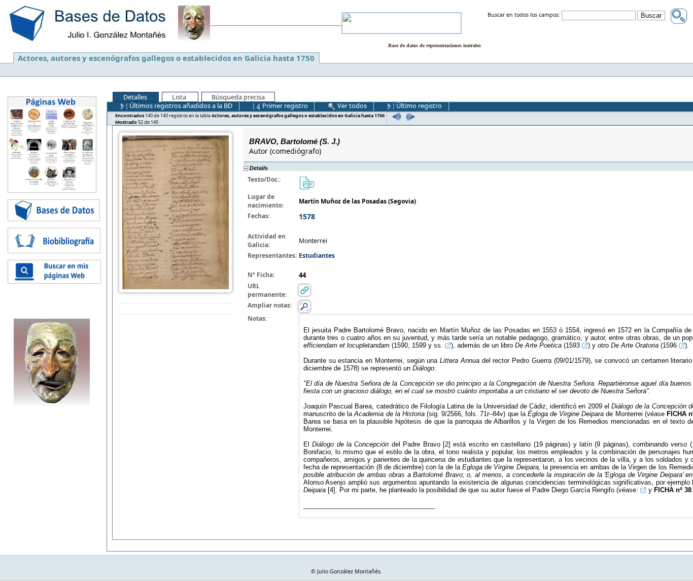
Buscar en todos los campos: (524, 15)
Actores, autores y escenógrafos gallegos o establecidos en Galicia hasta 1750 (166, 58)
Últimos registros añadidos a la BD (180, 105)
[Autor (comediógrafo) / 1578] (175, 212)
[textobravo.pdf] (306, 182)
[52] (409, 116)
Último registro (418, 105)
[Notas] (304, 306)
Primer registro (284, 105)
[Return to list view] (177, 308)
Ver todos (351, 105)
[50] (395, 116)
